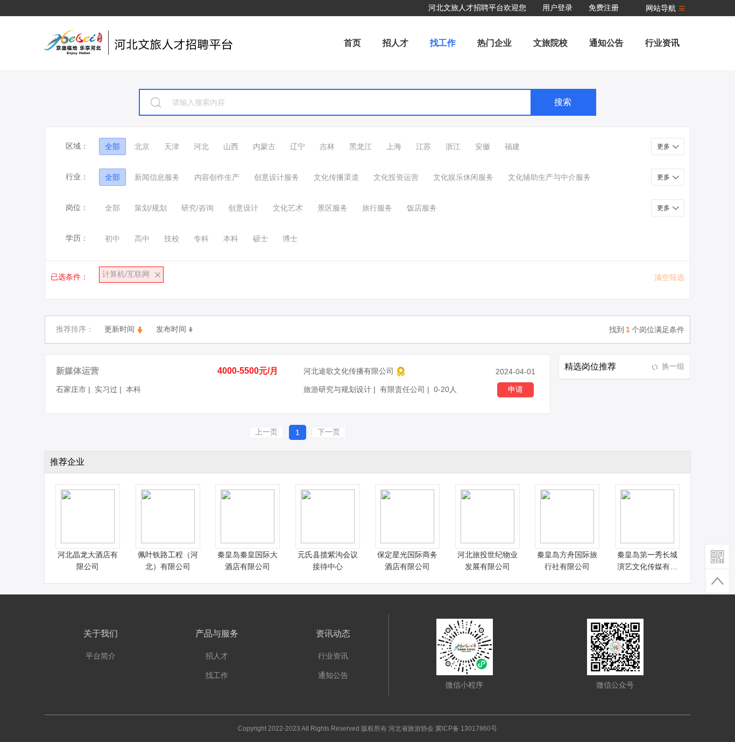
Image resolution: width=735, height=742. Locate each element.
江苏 (423, 146)
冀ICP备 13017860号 (466, 728)
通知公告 (606, 42)
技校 (171, 238)
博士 (290, 238)
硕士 (260, 238)
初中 (112, 238)
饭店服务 (422, 208)
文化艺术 (288, 208)
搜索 (562, 102)
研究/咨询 (197, 208)
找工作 (443, 42)
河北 (201, 146)
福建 (512, 146)
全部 (112, 146)
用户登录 (557, 7)
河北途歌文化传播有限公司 (348, 371)
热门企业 (494, 42)
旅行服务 (377, 208)
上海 (393, 146)
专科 (201, 238)
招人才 (395, 42)
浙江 (453, 146)
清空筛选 (669, 277)
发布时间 (171, 329)
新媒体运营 (77, 370)
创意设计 (243, 208)
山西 (230, 146)
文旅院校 (550, 42)
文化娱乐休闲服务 (463, 177)
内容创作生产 (216, 177)
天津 (171, 146)
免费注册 (604, 7)
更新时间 (119, 329)
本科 (230, 238)
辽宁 (297, 146)
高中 (142, 238)
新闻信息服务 (157, 177)
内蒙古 (264, 146)
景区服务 (332, 208)
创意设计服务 (276, 177)
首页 (352, 42)
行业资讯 (662, 42)
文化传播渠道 (336, 177)
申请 (515, 389)
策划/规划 (151, 208)
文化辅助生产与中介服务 (549, 177)
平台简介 (101, 656)
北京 (142, 146)
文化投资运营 (396, 177)
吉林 (327, 146)
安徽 (482, 146)
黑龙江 (360, 146)
